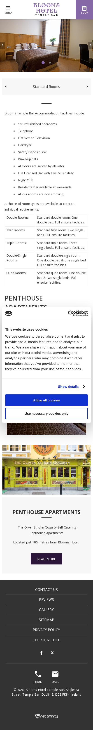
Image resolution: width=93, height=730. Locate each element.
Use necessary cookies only (46, 413)
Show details (68, 387)
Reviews (46, 599)
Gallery (46, 609)
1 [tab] (43, 62)
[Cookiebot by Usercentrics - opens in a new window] (68, 313)
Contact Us (46, 589)
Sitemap (46, 619)
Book (84, 12)
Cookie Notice (46, 640)
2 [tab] (50, 62)
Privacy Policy (46, 629)
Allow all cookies (46, 400)
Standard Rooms (46, 86)
